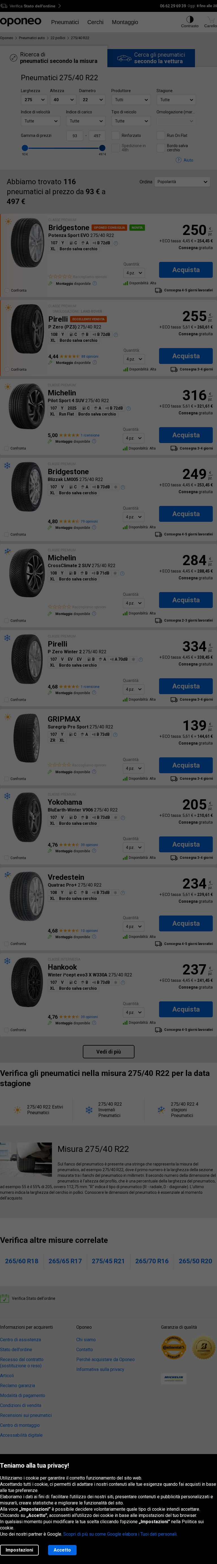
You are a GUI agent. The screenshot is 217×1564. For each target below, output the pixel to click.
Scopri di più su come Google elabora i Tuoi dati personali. (120, 1534)
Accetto (62, 1550)
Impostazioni (19, 1550)
